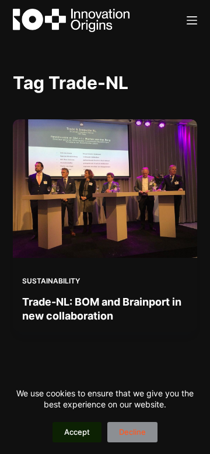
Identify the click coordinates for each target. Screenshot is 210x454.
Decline (132, 432)
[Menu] (192, 20)
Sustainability (51, 280)
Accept (77, 432)
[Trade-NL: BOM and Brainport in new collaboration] (105, 188)
